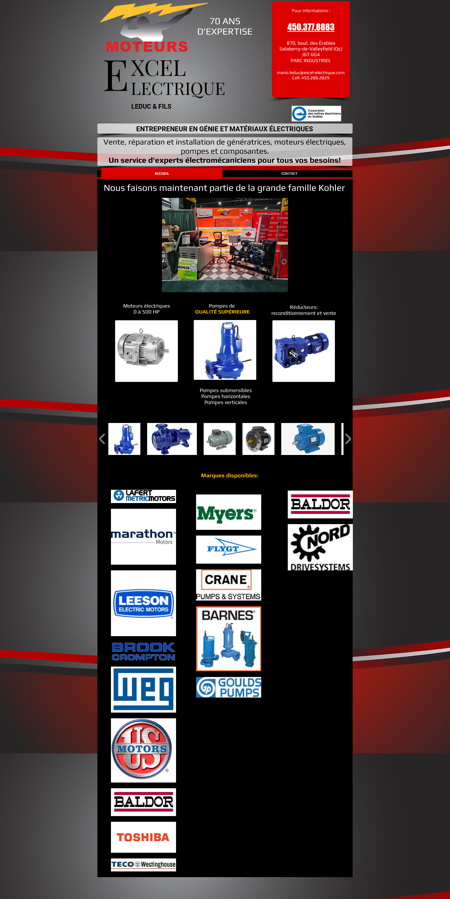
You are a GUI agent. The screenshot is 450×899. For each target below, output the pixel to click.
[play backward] (102, 438)
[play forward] (348, 438)
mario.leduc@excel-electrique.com (311, 72)
